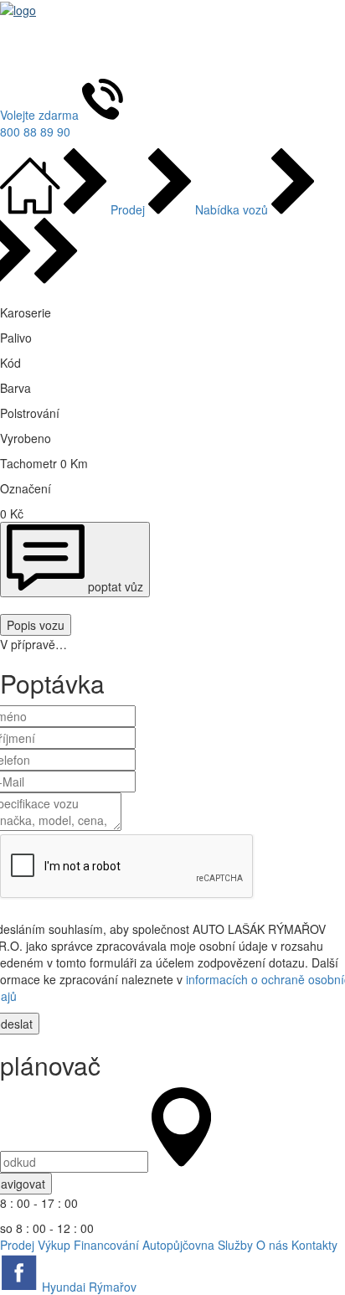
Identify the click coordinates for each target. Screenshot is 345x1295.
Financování (108, 1244)
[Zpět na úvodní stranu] (32, 209)
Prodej (127, 209)
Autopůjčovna (180, 1244)
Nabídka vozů (231, 209)
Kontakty (314, 1244)
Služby (237, 1244)
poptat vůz (114, 586)
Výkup (56, 1244)
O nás (273, 1244)
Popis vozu (35, 625)
